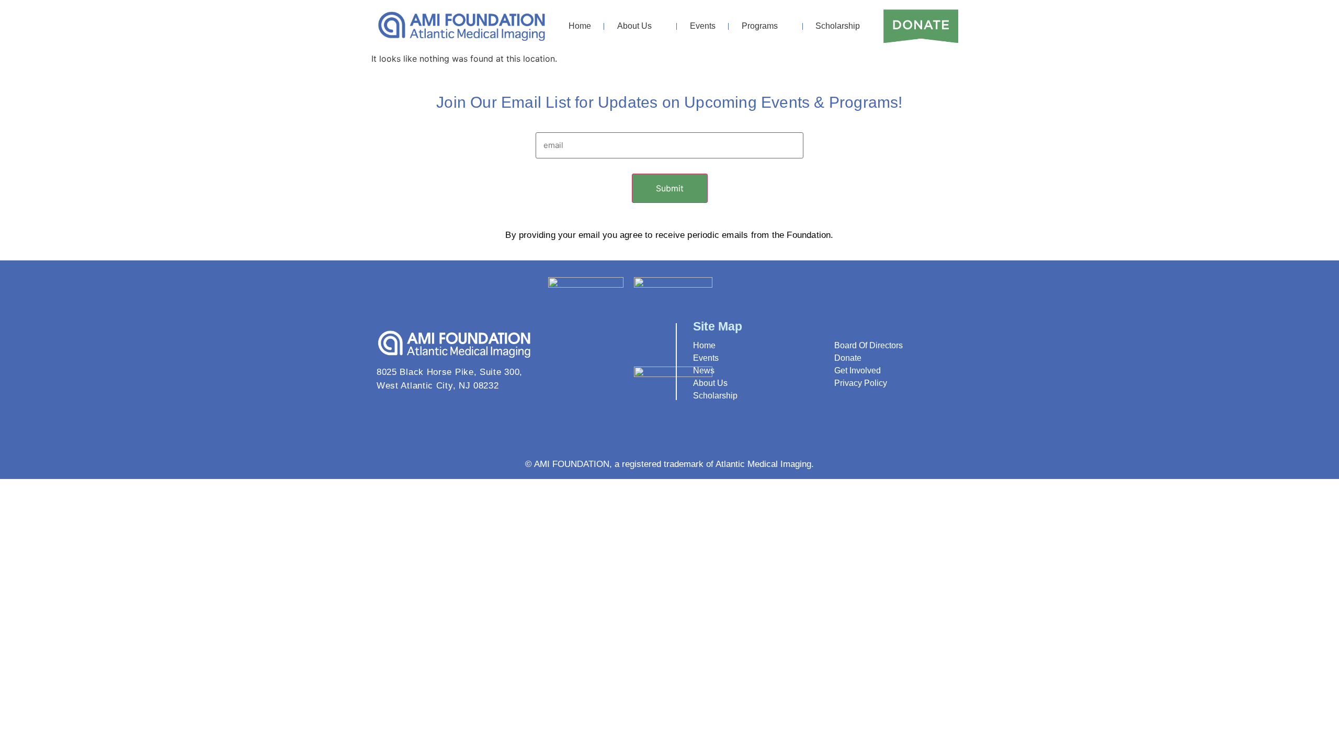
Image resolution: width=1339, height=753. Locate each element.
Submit (670, 188)
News (703, 370)
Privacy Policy (860, 383)
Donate (847, 357)
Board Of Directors (868, 345)
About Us (634, 25)
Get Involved (857, 370)
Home (580, 25)
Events (703, 25)
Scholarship (837, 25)
